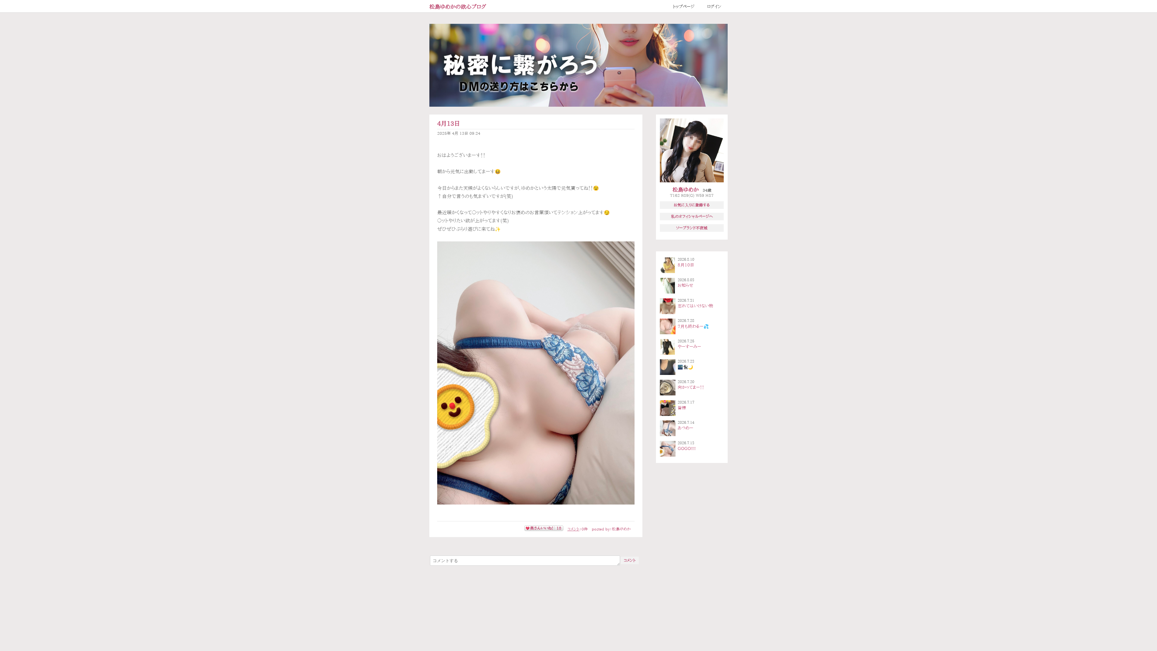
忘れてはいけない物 (695, 306)
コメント (573, 529)
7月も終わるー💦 (693, 326)
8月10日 (686, 265)
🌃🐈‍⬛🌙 (685, 367)
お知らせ (685, 285)
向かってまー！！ (691, 387)
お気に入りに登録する (692, 205)
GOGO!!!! (687, 448)
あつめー (685, 428)
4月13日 (448, 123)
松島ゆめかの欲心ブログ (457, 6)
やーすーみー (689, 346)
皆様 (682, 408)
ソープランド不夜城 (691, 228)
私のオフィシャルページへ (692, 216)
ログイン (714, 7)
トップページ (684, 7)
